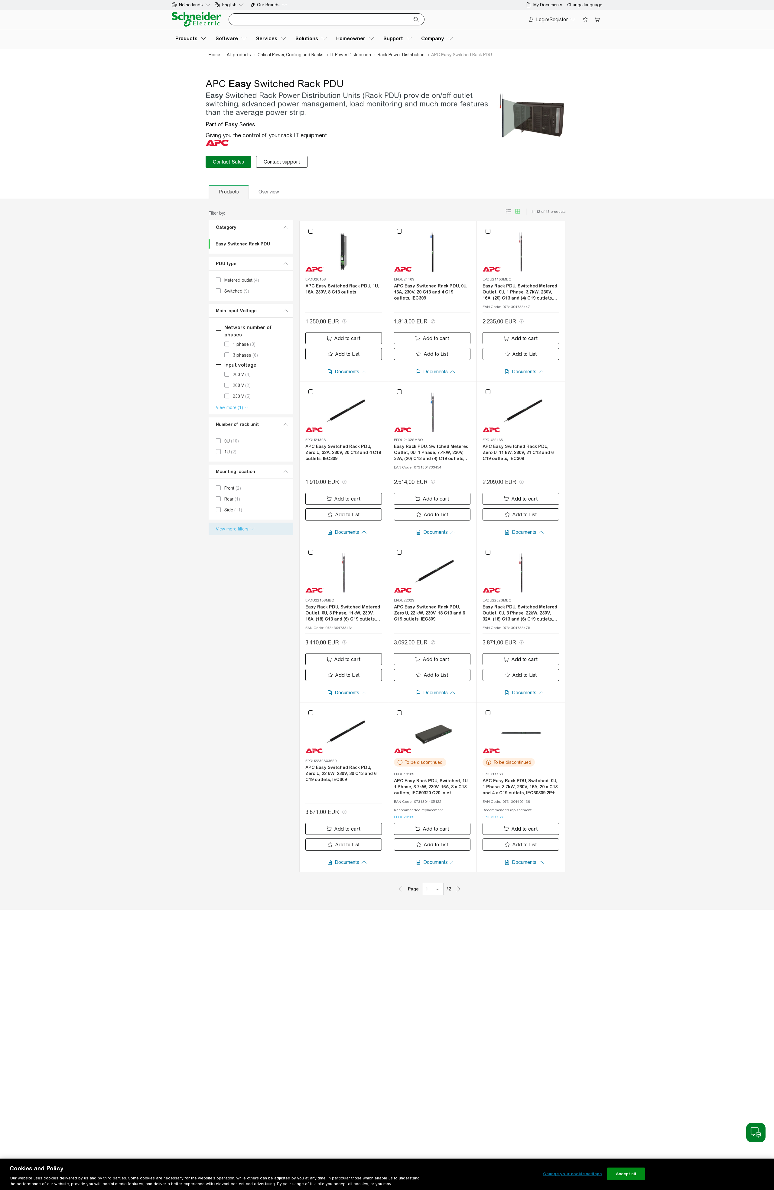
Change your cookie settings (572, 1174)
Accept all (626, 1174)
